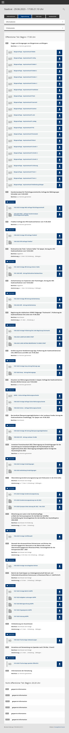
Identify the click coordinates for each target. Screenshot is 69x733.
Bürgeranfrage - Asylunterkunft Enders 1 (25, 77)
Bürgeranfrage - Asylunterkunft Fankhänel (26, 89)
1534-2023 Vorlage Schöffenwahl (23, 536)
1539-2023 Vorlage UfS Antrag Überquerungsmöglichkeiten (31, 431)
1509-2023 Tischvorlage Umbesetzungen (25, 640)
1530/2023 (11, 230)
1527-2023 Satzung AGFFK (21, 616)
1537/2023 (11, 360)
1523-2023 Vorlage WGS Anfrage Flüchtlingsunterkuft (29, 207)
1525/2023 (11, 458)
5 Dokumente (10, 28)
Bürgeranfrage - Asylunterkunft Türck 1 (25, 172)
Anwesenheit (52, 16)
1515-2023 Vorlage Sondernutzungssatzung (26, 494)
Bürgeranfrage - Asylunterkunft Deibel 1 (25, 64)
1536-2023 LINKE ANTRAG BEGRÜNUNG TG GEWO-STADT (30, 343)
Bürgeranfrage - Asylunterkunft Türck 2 (25, 178)
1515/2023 (11, 488)
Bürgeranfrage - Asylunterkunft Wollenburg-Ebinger (29, 184)
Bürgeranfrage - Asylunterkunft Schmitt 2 (26, 153)
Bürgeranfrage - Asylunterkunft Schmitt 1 (26, 146)
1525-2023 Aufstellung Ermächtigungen (25, 470)
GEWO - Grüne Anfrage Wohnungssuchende (26, 395)
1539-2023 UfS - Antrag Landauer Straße (25, 437)
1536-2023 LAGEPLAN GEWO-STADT (24, 337)
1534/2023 (11, 530)
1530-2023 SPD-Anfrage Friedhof (23, 241)
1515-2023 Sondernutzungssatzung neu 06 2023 (27, 500)
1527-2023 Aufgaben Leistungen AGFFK (25, 597)
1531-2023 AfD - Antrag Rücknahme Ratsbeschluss (28, 273)
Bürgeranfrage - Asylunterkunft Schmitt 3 (26, 159)
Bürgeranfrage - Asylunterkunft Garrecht (25, 102)
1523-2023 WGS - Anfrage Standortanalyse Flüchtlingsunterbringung (26, 214)
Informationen (11, 16)
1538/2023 (11, 390)
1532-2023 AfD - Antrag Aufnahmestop (25, 305)
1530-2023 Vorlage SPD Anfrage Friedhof (25, 235)
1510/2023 (11, 658)
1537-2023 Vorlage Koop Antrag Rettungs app (27, 366)
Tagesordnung (25, 16)
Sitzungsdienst (59, 727)
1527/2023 (11, 585)
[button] (59, 52)
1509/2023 (11, 634)
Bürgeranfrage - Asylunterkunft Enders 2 (25, 83)
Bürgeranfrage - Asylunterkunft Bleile (24, 51)
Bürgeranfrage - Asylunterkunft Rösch (25, 140)
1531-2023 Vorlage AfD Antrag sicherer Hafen (27, 267)
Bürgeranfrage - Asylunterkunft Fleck (24, 96)
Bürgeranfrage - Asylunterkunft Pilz (24, 127)
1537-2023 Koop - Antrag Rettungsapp (25, 372)
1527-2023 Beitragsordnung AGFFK (23, 603)
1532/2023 (11, 293)
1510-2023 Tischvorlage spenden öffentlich (26, 663)
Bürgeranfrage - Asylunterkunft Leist (24, 115)
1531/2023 (11, 261)
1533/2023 (11, 560)
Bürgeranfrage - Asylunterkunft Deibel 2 (25, 70)
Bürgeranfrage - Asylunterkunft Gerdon (25, 108)
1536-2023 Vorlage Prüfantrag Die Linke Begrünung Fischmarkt (32, 330)
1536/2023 (11, 325)
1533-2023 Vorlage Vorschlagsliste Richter (26, 565)
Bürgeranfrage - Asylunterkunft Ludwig (25, 121)
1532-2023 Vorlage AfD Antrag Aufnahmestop (27, 299)
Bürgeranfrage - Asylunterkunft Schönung (26, 165)
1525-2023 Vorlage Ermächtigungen (24, 464)
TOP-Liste (38, 16)
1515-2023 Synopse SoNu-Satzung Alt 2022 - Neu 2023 (29, 506)
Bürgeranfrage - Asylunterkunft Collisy (25, 58)
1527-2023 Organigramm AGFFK (23, 610)
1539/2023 (11, 425)
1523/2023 (11, 202)
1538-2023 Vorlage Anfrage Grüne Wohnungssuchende (29, 401)
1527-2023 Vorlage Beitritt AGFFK (23, 591)
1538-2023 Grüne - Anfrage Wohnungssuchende (27, 408)
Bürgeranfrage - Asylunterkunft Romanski (26, 134)
